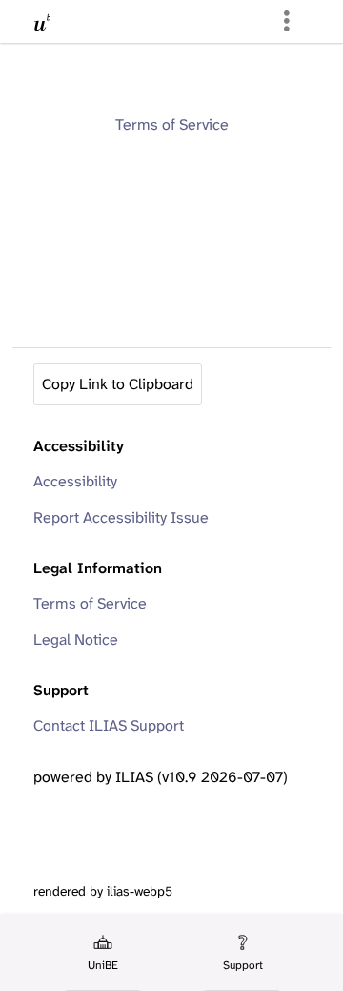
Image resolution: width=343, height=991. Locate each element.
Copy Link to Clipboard (117, 384)
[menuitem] (102, 953)
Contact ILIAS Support (108, 725)
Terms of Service (172, 124)
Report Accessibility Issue (121, 517)
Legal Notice (75, 640)
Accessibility (75, 481)
